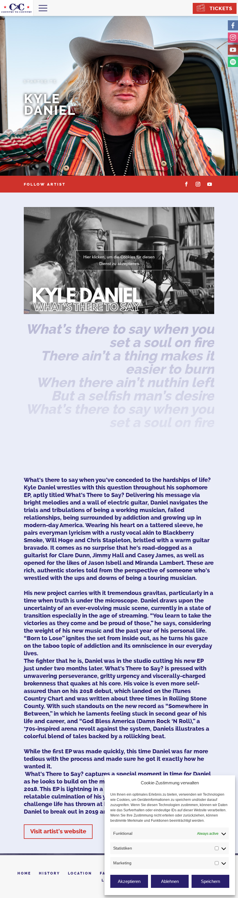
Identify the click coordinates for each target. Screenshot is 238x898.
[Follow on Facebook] (186, 184)
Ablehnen (170, 881)
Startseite (40, 82)
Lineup (87, 82)
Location (80, 873)
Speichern (210, 881)
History (49, 873)
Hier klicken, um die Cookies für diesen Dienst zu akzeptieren (119, 260)
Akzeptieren (129, 881)
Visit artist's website (58, 831)
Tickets (221, 8)
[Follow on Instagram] (198, 184)
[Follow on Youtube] (209, 184)
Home (24, 873)
